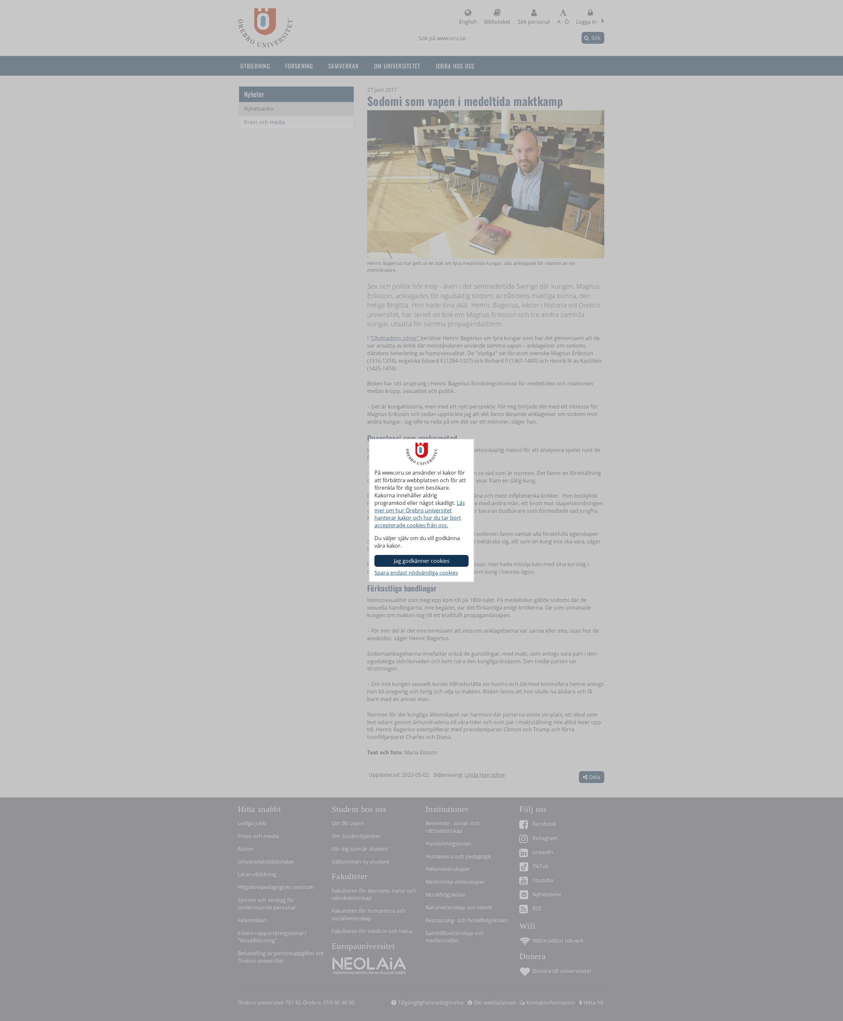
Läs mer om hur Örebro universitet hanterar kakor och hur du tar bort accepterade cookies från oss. (419, 514)
